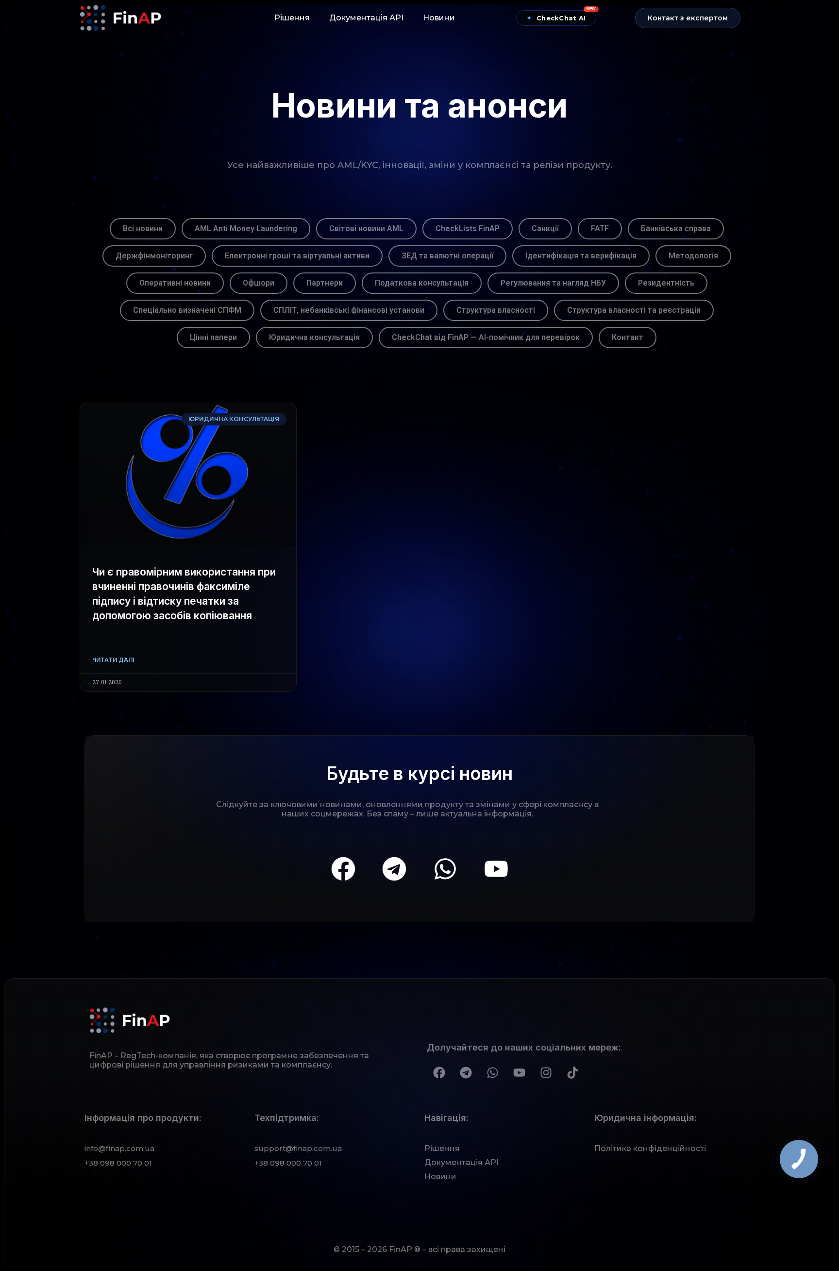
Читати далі (113, 659)
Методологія (693, 255)
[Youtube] (496, 869)
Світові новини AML (366, 228)
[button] (687, 18)
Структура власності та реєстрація (634, 310)
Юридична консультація (314, 337)
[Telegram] (394, 869)
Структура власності (495, 310)
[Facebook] (343, 869)
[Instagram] (546, 1072)
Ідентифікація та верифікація (581, 255)
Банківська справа (676, 228)
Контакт (627, 337)
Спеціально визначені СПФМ (187, 310)
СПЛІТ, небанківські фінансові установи (348, 310)
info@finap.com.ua (119, 1148)
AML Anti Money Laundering (246, 228)
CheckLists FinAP (468, 228)
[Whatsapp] (445, 869)
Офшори (258, 283)
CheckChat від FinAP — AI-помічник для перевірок (486, 337)
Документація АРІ (366, 17)
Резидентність (666, 283)
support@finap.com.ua (298, 1148)
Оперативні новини (175, 283)
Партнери (324, 283)
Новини (439, 17)
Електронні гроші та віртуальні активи (297, 255)
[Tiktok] (572, 1072)
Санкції (545, 228)
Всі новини (143, 228)
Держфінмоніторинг (154, 255)
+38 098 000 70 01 (118, 1163)
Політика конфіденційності (650, 1148)
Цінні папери (213, 337)
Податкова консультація (422, 283)
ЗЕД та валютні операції (447, 255)
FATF (600, 228)
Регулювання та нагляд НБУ (553, 283)
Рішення (292, 17)
